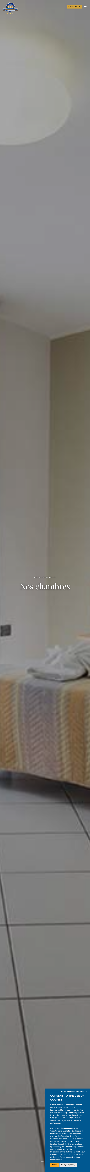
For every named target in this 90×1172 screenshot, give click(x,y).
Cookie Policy (71, 1146)
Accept (54, 1165)
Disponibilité (74, 6)
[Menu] (85, 6)
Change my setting (68, 1165)
